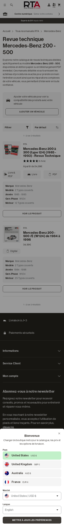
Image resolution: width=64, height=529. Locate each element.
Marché (6, 490)
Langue (6, 504)
